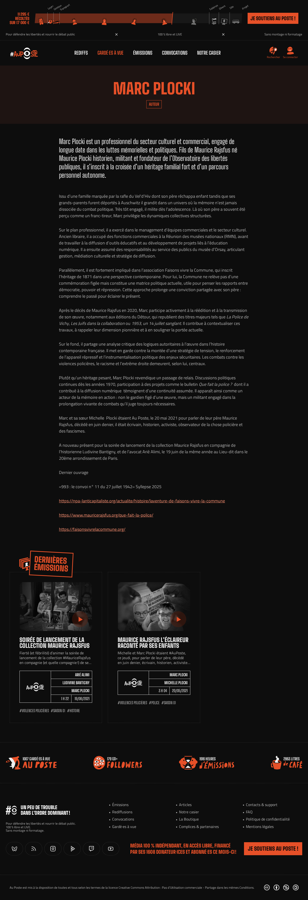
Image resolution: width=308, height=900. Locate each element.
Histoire (75, 710)
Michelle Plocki (176, 682)
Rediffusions (122, 811)
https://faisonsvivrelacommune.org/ (92, 529)
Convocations (174, 53)
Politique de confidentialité (268, 819)
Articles (185, 804)
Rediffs (81, 53)
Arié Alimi (82, 674)
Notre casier (209, 53)
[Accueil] (19, 53)
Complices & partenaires (199, 826)
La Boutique (189, 819)
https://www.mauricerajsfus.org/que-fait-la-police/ (106, 515)
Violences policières (35, 710)
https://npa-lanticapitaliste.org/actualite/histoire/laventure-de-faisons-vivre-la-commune (142, 501)
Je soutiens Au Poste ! (272, 18)
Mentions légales (260, 826)
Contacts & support (261, 804)
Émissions (142, 53)
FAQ (249, 811)
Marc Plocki (80, 690)
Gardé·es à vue (110, 53)
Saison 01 (59, 710)
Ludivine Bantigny (76, 682)
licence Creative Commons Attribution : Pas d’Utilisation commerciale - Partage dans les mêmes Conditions (181, 887)
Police (155, 702)
